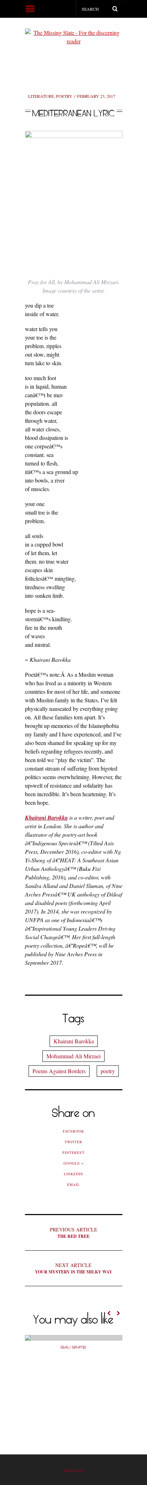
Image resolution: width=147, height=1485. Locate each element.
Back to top (73, 1470)
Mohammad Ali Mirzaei (73, 1056)
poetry (108, 1071)
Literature (41, 96)
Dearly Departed (73, 1347)
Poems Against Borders (59, 1071)
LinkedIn (73, 1173)
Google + (74, 1163)
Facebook (73, 1131)
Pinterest (73, 1152)
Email (73, 1184)
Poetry (64, 96)
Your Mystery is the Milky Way (73, 1268)
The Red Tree (73, 1232)
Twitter (73, 1141)
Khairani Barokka (74, 1041)
